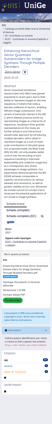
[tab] (42, 216)
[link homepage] (10, 5)
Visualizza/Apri (13, 300)
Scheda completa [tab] (17, 210)
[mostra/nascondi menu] (3, 10)
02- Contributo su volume (19, 35)
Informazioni (14, 330)
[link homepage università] (35, 5)
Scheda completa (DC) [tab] (21, 216)
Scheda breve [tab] (15, 204)
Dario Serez (12, 71)
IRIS (4, 25)
